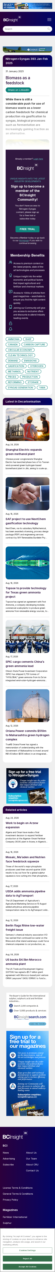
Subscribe (8, 1164)
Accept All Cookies (27, 1266)
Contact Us (32, 1170)
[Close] (52, 1232)
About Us (31, 1152)
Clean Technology (20, 355)
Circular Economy (20, 350)
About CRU (32, 1164)
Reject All (27, 1258)
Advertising (9, 1158)
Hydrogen (36, 366)
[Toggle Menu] (49, 19)
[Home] (25, 18)
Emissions (30, 360)
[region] (27, 1250)
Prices (12, 376)
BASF (28, 339)
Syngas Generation (20, 387)
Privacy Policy (10, 1199)
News (6, 1152)
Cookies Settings (27, 1250)
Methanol (14, 371)
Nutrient (33, 371)
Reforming (15, 382)
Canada (13, 344)
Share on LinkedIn (18, 89)
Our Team (31, 1158)
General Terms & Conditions (18, 1193)
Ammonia (13, 339)
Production (30, 376)
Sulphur (7, 1223)
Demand (13, 360)
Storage (33, 382)
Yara (42, 387)
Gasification (16, 366)
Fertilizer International (15, 1217)
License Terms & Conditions (18, 1187)
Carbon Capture (34, 344)
